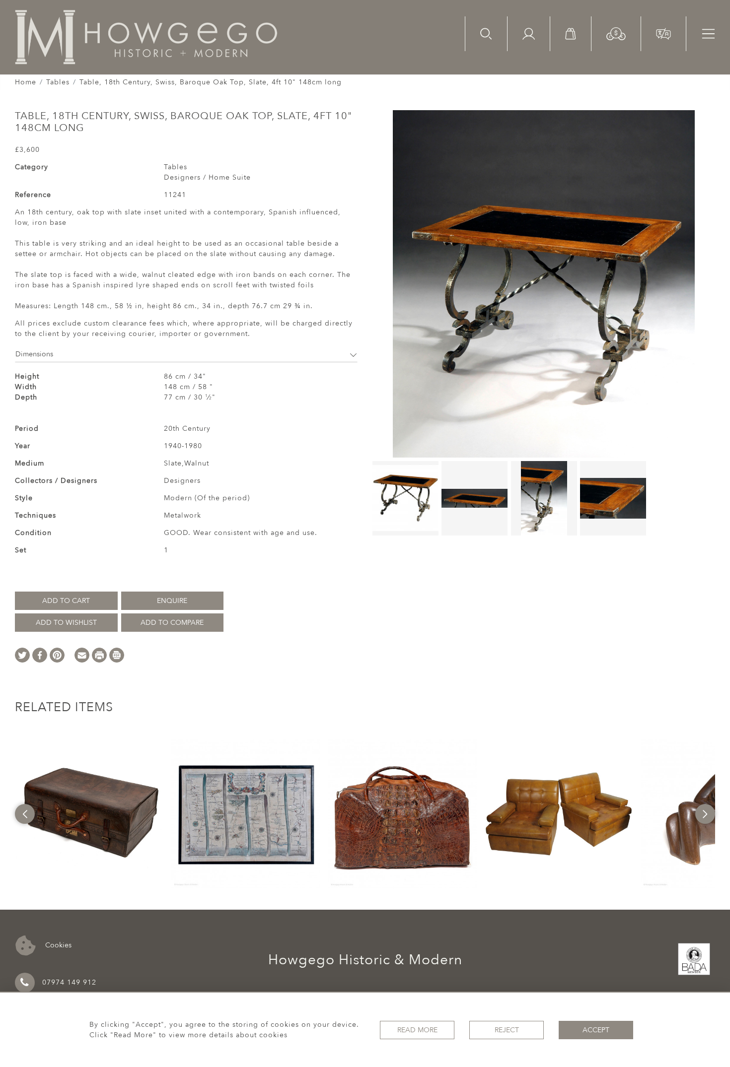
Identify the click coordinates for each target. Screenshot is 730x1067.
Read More (417, 1030)
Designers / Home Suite (207, 177)
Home (25, 82)
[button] (616, 33)
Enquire (172, 600)
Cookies (57, 944)
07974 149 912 (69, 982)
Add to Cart (66, 600)
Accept (596, 1030)
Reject (507, 1030)
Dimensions (34, 354)
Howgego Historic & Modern (365, 959)
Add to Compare (172, 622)
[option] (89, 813)
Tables (58, 82)
